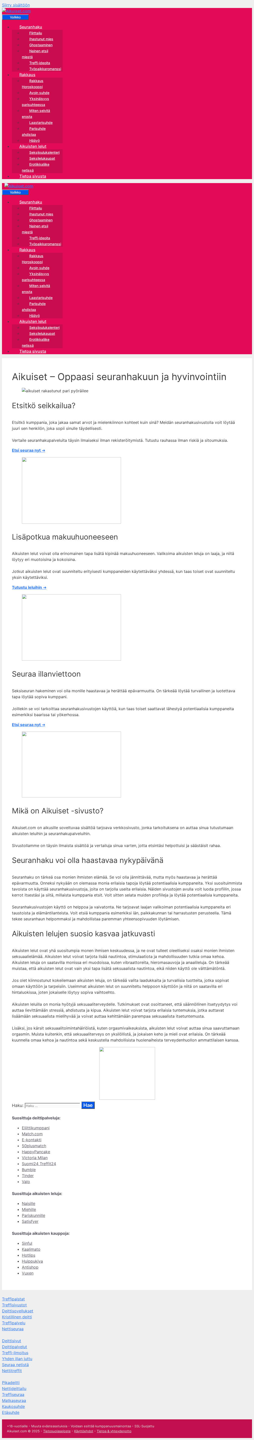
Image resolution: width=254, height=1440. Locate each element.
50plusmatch (34, 1145)
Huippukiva (32, 1261)
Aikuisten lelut (32, 146)
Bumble (29, 1169)
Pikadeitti (11, 1382)
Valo (26, 1181)
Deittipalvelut (14, 1346)
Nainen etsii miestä (35, 54)
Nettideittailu (14, 1388)
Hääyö (34, 140)
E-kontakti (31, 1139)
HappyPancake (36, 1151)
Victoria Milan (35, 1157)
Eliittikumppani (36, 1127)
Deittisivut (11, 1340)
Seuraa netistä (15, 1364)
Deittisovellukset (17, 1310)
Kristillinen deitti (17, 1316)
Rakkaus (27, 74)
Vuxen (27, 1273)
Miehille (29, 1209)
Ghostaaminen (41, 45)
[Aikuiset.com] (16, 10)
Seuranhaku (30, 26)
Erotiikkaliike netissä (35, 167)
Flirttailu (35, 33)
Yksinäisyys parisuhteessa (35, 102)
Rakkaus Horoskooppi (32, 84)
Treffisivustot (14, 1304)
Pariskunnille (33, 1215)
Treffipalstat (13, 1298)
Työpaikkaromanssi (45, 69)
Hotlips (28, 1255)
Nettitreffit (12, 1370)
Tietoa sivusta (32, 176)
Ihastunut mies (41, 39)
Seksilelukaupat (42, 158)
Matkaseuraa (14, 1400)
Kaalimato (31, 1249)
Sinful (27, 1243)
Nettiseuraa (13, 1328)
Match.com (32, 1133)
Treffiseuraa (13, 1394)
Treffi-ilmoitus (15, 1352)
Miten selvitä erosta (36, 113)
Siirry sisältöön (16, 4)
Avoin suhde (39, 93)
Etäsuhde (10, 1412)
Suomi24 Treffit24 (39, 1163)
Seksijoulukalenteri (44, 152)
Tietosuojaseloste (57, 1431)
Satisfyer (30, 1221)
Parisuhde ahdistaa (34, 131)
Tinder (28, 1175)
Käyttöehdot (83, 1431)
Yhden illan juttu (17, 1358)
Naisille (28, 1203)
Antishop (30, 1267)
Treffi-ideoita (39, 63)
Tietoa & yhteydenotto (114, 1431)
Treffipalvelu (13, 1322)
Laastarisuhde (41, 122)
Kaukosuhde (13, 1406)
